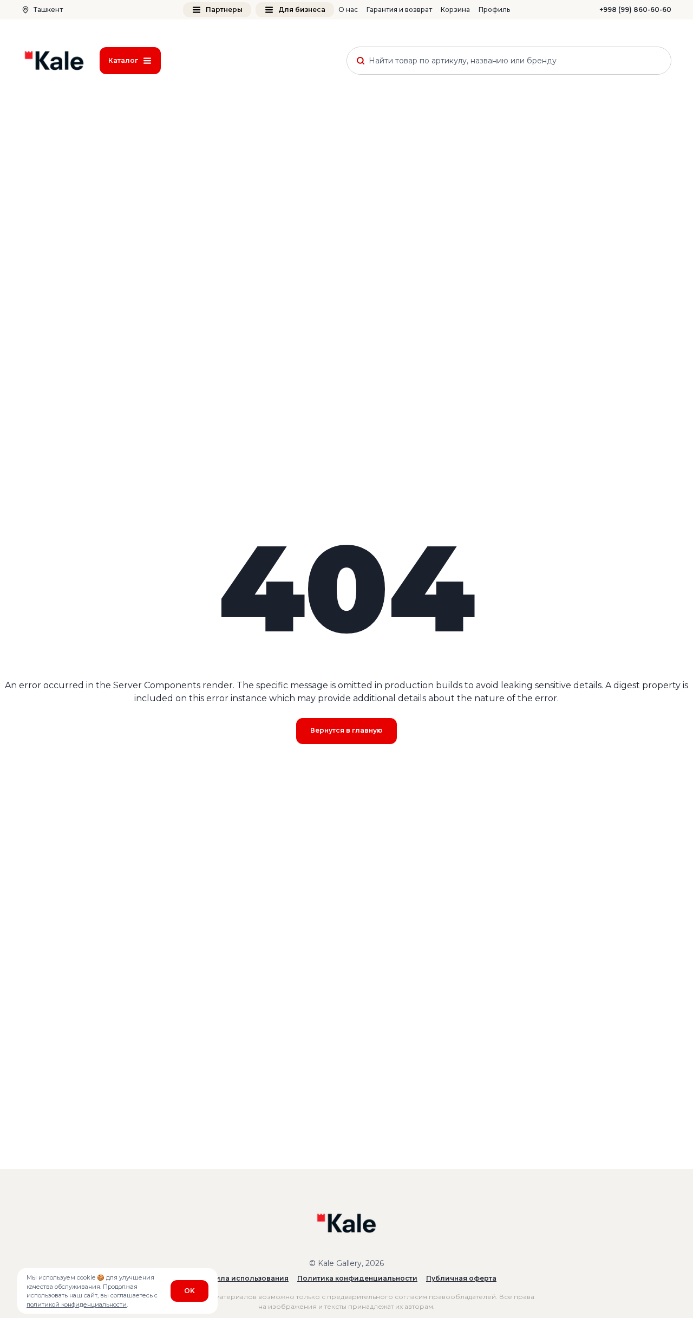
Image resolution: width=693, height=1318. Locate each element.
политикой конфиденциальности (77, 1304)
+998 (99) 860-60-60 (635, 9)
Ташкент (48, 9)
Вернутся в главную (346, 730)
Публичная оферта (461, 1278)
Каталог (123, 60)
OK (189, 1291)
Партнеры (224, 9)
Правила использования (243, 1278)
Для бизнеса (301, 9)
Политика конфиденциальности (357, 1278)
